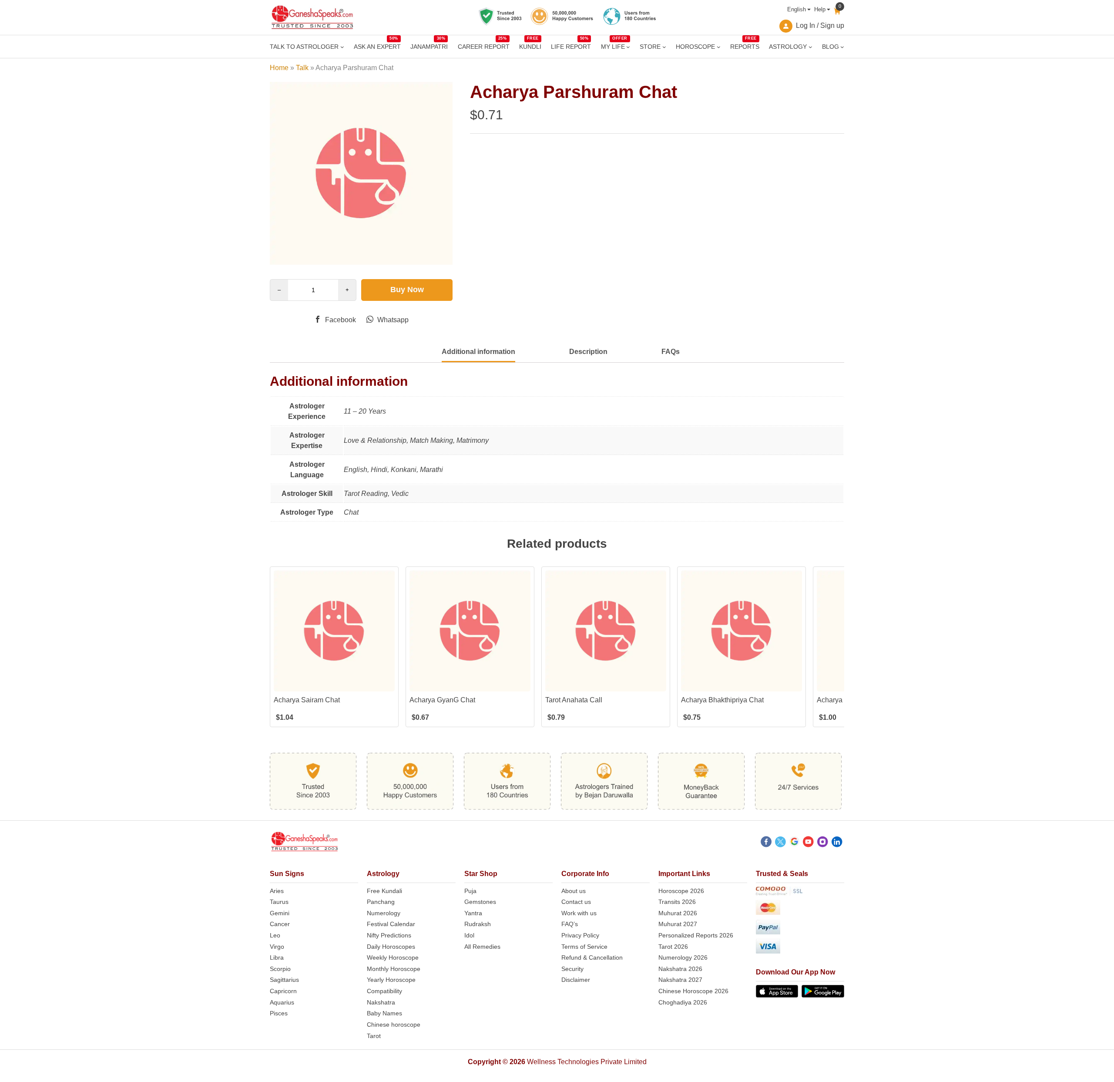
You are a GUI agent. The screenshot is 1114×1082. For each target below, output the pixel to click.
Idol (469, 935)
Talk (302, 67)
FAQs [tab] (670, 351)
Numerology (383, 913)
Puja (470, 890)
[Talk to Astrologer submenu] (342, 47)
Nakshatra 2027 (680, 979)
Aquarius (282, 1002)
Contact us (576, 901)
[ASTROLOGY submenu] (810, 47)
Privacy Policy (580, 935)
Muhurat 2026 (677, 913)
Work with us (579, 913)
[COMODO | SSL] (800, 892)
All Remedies (482, 946)
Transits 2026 (677, 901)
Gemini (279, 913)
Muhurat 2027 (677, 923)
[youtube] (808, 842)
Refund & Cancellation (592, 957)
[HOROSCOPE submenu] (719, 47)
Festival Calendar (391, 923)
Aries (277, 890)
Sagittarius (284, 979)
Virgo (277, 946)
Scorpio (280, 968)
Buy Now (407, 289)
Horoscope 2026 (681, 890)
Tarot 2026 (673, 946)
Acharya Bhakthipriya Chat (722, 700)
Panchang (381, 901)
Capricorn (283, 991)
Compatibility (384, 991)
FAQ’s (569, 923)
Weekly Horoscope (393, 957)
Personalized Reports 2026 (695, 935)
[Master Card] (800, 909)
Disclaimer (575, 979)
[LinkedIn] (837, 842)
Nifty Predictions (389, 935)
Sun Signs (287, 873)
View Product (334, 684)
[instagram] (822, 842)
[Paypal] (800, 928)
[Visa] (800, 948)
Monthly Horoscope (393, 968)
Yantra (473, 913)
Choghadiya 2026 (682, 1002)
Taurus (279, 901)
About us (573, 890)
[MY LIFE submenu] (628, 47)
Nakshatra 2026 (680, 968)
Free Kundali (384, 890)
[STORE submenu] (664, 47)
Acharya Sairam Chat (307, 700)
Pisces (279, 1013)
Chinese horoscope (393, 1024)
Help (819, 9)
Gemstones (480, 901)
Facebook (339, 320)
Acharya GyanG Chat (442, 700)
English (796, 9)
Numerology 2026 (683, 957)
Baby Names (384, 1013)
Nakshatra (381, 1002)
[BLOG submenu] (842, 47)
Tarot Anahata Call (573, 700)
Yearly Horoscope (391, 979)
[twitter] (780, 842)
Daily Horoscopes (391, 946)
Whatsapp (392, 320)
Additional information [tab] (478, 351)
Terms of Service (584, 946)
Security (572, 968)
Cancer (280, 923)
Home (279, 67)
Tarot (374, 1035)
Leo (275, 935)
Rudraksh (477, 923)
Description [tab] (588, 351)
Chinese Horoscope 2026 (693, 991)
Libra (277, 957)
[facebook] (766, 842)
